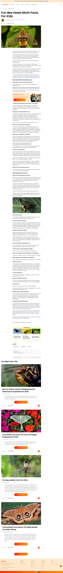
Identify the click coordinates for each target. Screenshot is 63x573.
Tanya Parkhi (6, 439)
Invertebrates (23, 346)
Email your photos (19, 99)
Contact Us (22, 562)
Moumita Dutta (12, 19)
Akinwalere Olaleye (7, 393)
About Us (32, 562)
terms (52, 562)
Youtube (42, 568)
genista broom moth (36, 76)
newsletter (32, 565)
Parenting (22, 4)
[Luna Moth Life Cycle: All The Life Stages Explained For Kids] (21, 421)
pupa (27, 443)
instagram (42, 565)
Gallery (4, 46)
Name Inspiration (33, 4)
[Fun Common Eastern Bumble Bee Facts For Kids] (26, 331)
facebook (42, 562)
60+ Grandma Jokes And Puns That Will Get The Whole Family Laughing (29, 1)
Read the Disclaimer (18, 357)
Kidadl (1, 8)
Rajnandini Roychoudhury (8, 531)
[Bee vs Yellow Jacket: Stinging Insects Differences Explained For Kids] (21, 375)
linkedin (42, 566)
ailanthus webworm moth (19, 77)
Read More (46, 1)
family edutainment (34, 566)
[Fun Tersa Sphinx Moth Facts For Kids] (36, 331)
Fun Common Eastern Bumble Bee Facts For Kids (26, 337)
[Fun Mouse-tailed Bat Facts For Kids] (17, 331)
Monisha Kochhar (10, 20)
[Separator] (61, 566)
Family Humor (27, 4)
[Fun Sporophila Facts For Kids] (21, 466)
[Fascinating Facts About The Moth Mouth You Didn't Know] (21, 513)
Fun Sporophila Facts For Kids (15, 480)
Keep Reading (22, 402)
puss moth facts (27, 313)
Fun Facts (17, 4)
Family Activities (11, 4)
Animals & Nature (16, 334)
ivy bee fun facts (36, 313)
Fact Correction (37, 357)
